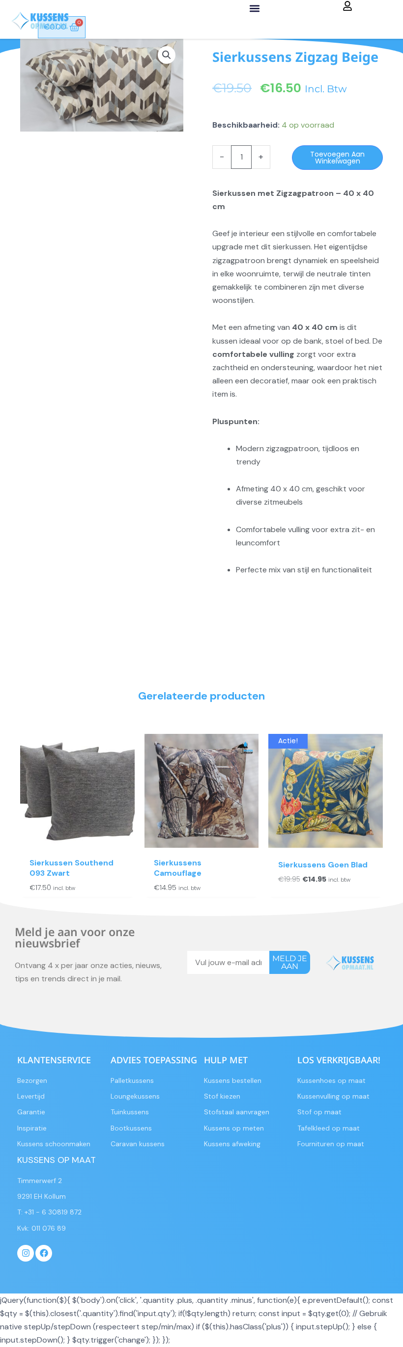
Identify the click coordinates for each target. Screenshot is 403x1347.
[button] (254, 8)
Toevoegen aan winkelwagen (337, 157)
